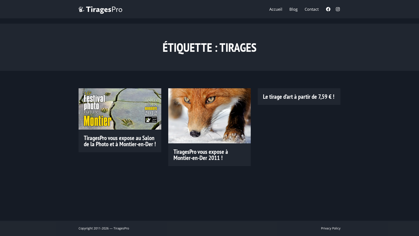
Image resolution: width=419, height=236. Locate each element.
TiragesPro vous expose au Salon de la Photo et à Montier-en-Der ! (120, 141)
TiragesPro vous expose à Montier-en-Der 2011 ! (200, 155)
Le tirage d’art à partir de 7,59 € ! (298, 97)
